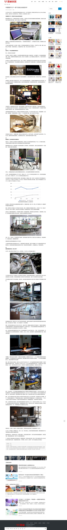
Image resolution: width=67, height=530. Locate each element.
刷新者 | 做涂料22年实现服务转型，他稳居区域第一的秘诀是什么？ (51, 58)
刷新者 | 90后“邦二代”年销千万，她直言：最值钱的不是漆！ (58, 82)
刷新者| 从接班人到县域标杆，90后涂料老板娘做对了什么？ (51, 75)
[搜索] (59, 9)
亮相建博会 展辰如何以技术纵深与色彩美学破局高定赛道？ (58, 58)
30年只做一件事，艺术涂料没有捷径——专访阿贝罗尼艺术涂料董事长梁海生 (51, 51)
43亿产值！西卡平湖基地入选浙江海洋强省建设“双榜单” (58, 26)
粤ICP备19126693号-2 (30, 525)
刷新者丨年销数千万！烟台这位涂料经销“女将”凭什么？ (58, 20)
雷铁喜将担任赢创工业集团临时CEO (26, 465)
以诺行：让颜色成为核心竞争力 (12, 484)
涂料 (13, 9)
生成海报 (8, 528)
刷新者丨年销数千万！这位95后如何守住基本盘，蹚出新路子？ (58, 69)
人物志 (39, 1)
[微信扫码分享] (11, 529)
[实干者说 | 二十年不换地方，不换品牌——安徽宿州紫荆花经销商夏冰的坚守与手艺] (12, 502)
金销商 (43, 1)
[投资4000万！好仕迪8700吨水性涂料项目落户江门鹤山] (12, 478)
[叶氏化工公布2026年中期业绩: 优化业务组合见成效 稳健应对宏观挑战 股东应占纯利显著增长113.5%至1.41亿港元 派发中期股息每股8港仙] (12, 512)
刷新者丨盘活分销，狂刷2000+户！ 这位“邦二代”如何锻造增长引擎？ (51, 82)
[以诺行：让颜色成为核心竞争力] (26, 489)
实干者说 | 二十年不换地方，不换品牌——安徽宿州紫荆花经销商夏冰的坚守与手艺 (32, 500)
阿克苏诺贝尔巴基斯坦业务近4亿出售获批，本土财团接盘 (51, 20)
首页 (32, 1)
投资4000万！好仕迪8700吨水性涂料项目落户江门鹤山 (31, 474)
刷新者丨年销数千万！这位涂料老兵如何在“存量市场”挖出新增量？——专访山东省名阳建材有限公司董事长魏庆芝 (51, 44)
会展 (49, 1)
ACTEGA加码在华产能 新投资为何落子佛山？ (51, 26)
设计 (46, 1)
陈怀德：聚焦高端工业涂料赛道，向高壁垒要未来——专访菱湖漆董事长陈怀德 (58, 51)
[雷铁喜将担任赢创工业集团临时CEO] (12, 468)
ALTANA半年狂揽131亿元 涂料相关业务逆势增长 (58, 33)
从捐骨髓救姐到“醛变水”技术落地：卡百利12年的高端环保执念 (51, 33)
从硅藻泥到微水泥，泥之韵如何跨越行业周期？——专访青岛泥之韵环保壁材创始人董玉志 (58, 44)
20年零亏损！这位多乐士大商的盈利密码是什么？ (58, 75)
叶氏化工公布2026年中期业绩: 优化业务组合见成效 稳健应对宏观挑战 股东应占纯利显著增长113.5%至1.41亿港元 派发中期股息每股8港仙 (32, 510)
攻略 (52, 1)
